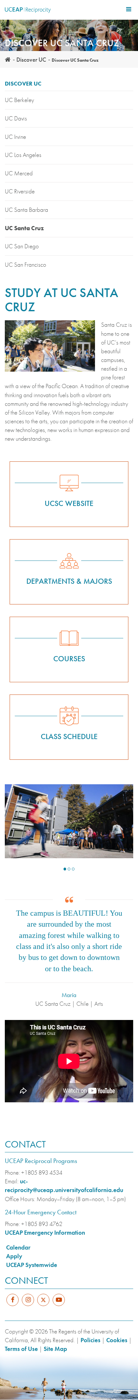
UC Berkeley (19, 100)
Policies (90, 1340)
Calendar (18, 1247)
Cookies (116, 1340)
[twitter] (43, 1304)
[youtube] (59, 1300)
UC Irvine (15, 137)
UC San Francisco (25, 265)
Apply (14, 1256)
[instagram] (28, 1300)
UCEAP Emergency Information (45, 1233)
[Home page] (8, 59)
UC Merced (19, 173)
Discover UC (31, 59)
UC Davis (16, 118)
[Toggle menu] (128, 9)
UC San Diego (22, 246)
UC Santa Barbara (26, 210)
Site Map (55, 1349)
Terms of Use (21, 1349)
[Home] (28, 10)
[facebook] (12, 1300)
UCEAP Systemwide (31, 1265)
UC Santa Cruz (24, 228)
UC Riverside (20, 191)
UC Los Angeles (23, 155)
